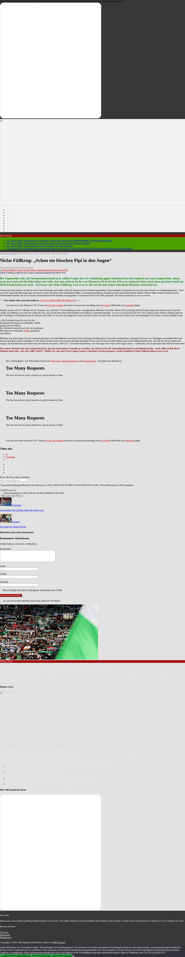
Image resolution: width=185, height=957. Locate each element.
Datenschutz (5, 937)
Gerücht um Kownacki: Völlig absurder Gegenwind (36, 772)
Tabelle (9, 215)
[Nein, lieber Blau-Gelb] (73, 956)
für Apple (105, 305)
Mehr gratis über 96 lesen (11, 496)
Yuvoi (8, 220)
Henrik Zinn (18, 267)
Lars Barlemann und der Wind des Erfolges (32, 752)
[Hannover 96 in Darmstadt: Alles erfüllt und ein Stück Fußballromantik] (49, 659)
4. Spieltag (10, 210)
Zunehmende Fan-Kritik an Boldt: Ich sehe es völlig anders (41, 783)
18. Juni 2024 (6, 267)
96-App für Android (54, 305)
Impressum (5, 935)
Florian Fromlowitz (70, 361)
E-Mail (3, 574)
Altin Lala (55, 361)
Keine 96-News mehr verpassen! (15, 477)
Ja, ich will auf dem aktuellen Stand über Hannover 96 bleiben (31, 601)
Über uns (10, 231)
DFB (8, 472)
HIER (27, 331)
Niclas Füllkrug (13, 464)
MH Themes (59, 942)
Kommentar (5, 549)
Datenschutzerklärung (62, 955)
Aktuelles (29, 267)
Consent (8, 490)
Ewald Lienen (89, 361)
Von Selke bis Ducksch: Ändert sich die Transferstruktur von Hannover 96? (50, 777)
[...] (48, 681)
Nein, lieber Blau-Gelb (41, 955)
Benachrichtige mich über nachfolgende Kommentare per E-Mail (32, 590)
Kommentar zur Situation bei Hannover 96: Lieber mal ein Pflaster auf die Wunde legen (58, 766)
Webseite (4, 582)
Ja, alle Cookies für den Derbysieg (15, 955)
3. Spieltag (10, 212)
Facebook (10, 228)
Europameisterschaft (15, 469)
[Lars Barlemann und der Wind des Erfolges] (49, 745)
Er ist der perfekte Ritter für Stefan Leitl (58, 300)
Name (2, 566)
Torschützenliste (13, 217)
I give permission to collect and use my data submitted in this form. (33, 493)
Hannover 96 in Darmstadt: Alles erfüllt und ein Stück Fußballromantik (53, 667)
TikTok (9, 225)
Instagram (10, 223)
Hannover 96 (12, 467)
